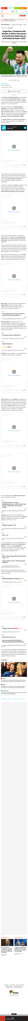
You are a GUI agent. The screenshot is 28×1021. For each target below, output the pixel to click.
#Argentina (10, 343)
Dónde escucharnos (18, 987)
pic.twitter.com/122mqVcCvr (14, 335)
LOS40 (3, 8)
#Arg (17, 640)
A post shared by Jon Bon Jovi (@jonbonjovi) (14, 486)
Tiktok (9, 960)
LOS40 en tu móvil (9, 987)
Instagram (6, 960)
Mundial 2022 (4, 698)
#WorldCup (5, 641)
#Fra (20, 640)
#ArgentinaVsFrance (10, 313)
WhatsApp (15, 80)
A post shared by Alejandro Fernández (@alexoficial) (14, 617)
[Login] (26, 11)
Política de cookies (8, 986)
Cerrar (25, 19)
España (2, 16)
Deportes (23, 698)
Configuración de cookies (18, 986)
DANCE (16, 8)
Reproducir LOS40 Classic (25, 127)
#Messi (9, 347)
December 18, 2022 (20, 318)
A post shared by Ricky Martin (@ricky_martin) (14, 294)
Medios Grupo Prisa (14, 995)
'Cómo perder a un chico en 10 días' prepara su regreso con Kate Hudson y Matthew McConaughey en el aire (13, 680)
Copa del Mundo (16, 698)
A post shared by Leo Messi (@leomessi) (14, 164)
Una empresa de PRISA (14, 992)
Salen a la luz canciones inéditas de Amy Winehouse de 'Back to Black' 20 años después (13, 693)
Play (26, 1018)
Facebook (10, 80)
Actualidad (10, 27)
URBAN (22, 8)
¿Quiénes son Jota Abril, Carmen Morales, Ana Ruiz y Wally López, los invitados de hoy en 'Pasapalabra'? (13, 687)
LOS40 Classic (4, 27)
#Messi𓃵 (18, 315)
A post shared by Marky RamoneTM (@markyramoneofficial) (14, 445)
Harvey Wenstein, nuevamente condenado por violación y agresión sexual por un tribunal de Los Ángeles (6, 950)
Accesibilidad (12, 984)
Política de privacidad (20, 984)
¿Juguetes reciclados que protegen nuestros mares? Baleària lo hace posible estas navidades (21, 949)
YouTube (11, 960)
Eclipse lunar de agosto (17, 24)
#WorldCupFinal (12, 641)
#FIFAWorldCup (20, 641)
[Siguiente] (26, 24)
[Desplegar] (14, 1014)
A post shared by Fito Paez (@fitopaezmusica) (14, 390)
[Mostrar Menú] (2, 11)
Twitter (12, 80)
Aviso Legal (6, 984)
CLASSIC (10, 8)
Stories (22, 960)
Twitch (19, 960)
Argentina (10, 698)
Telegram (18, 80)
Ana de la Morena (4, 83)
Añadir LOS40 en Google (15, 91)
